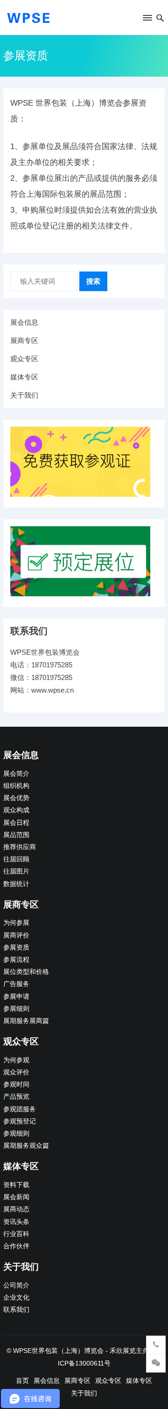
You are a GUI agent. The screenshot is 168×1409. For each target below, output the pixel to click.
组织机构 (16, 785)
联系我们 (16, 1309)
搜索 (93, 281)
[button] (147, 19)
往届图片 (16, 871)
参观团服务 (19, 1109)
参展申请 (16, 996)
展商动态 (16, 1209)
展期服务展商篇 (26, 1020)
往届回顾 (16, 859)
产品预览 (16, 1096)
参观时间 (16, 1084)
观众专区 (24, 359)
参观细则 (16, 1133)
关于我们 (24, 395)
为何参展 (16, 922)
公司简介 (16, 1285)
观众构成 (16, 810)
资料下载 (16, 1184)
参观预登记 (19, 1121)
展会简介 (16, 773)
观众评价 (16, 1072)
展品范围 (16, 834)
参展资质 (16, 947)
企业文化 (16, 1297)
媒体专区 (24, 377)
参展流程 (16, 959)
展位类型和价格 (26, 971)
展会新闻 (16, 1197)
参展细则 (16, 1008)
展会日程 (16, 822)
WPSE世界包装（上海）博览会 (58, 1350)
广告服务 (16, 983)
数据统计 (16, 883)
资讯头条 (16, 1221)
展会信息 (24, 322)
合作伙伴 (16, 1246)
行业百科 (16, 1233)
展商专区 (24, 340)
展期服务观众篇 (26, 1145)
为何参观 (16, 1060)
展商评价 (16, 935)
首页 (22, 1380)
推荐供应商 (19, 847)
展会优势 (16, 797)
